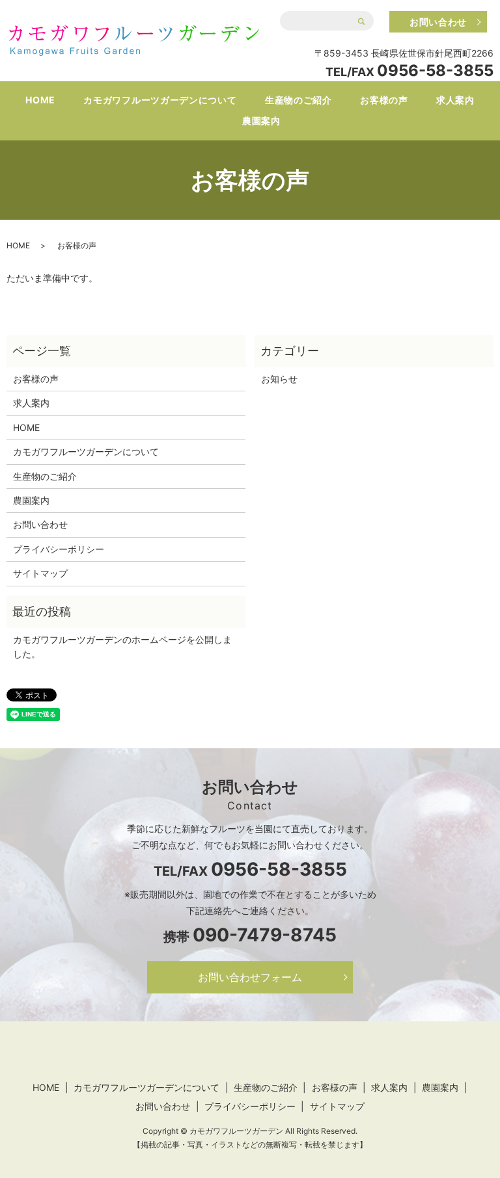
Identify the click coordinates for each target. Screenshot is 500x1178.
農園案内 (261, 120)
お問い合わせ (438, 21)
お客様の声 (384, 99)
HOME (40, 99)
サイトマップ (40, 573)
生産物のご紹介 (298, 99)
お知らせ (279, 378)
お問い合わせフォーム (250, 977)
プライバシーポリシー (58, 549)
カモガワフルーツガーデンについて (159, 99)
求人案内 (455, 99)
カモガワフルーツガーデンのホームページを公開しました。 (122, 646)
